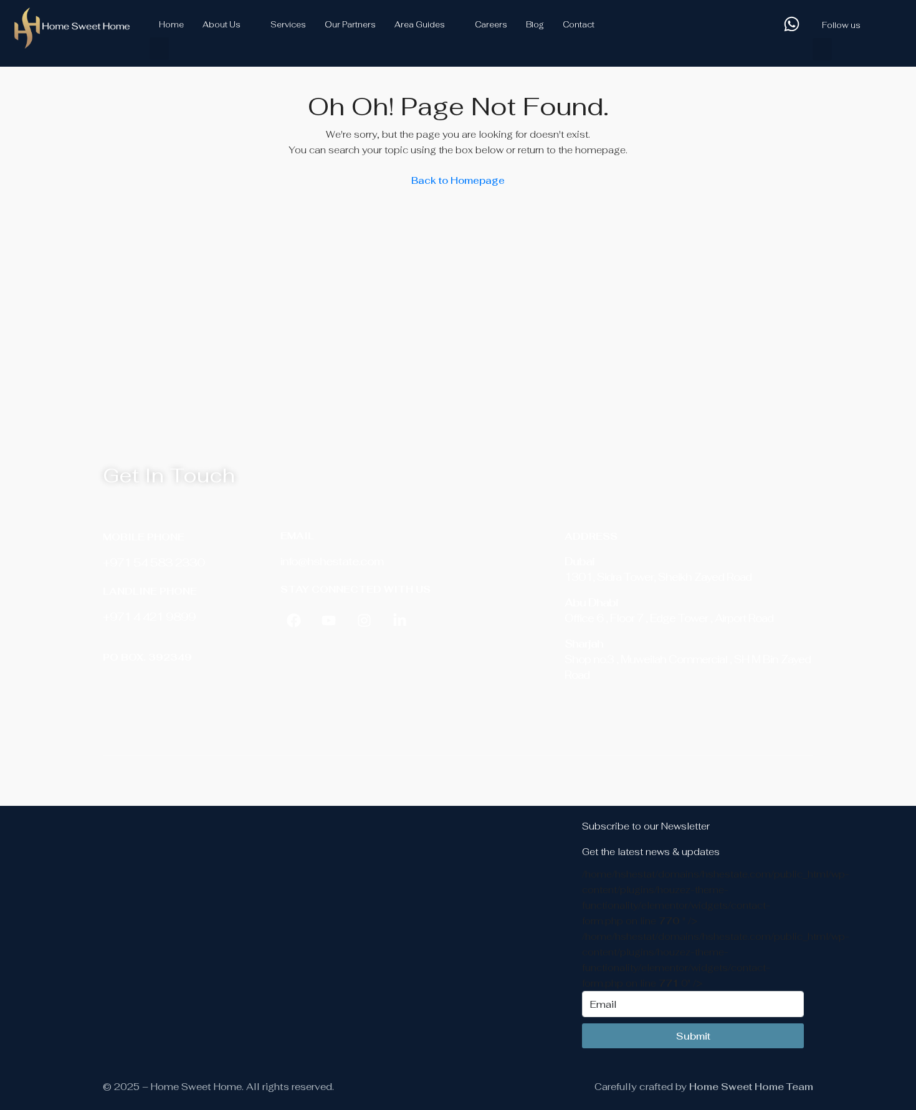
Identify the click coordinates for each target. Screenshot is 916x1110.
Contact (578, 24)
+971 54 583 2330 (153, 562)
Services (288, 24)
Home (171, 24)
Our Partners (350, 24)
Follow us (841, 25)
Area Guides (419, 24)
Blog (535, 24)
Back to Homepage (458, 180)
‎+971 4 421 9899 (149, 617)
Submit (693, 1036)
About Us (222, 24)
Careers (491, 24)
